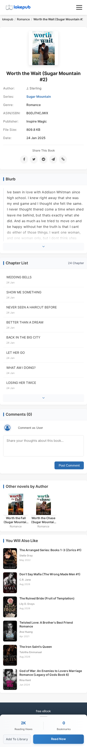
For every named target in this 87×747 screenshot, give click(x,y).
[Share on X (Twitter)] (34, 159)
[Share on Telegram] (53, 159)
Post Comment (69, 465)
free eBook (43, 711)
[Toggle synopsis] (43, 246)
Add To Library (17, 739)
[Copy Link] (63, 159)
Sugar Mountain (38, 97)
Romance (23, 19)
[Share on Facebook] (24, 159)
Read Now (58, 739)
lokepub (7, 19)
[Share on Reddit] (43, 159)
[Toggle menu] (79, 7)
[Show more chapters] (43, 397)
